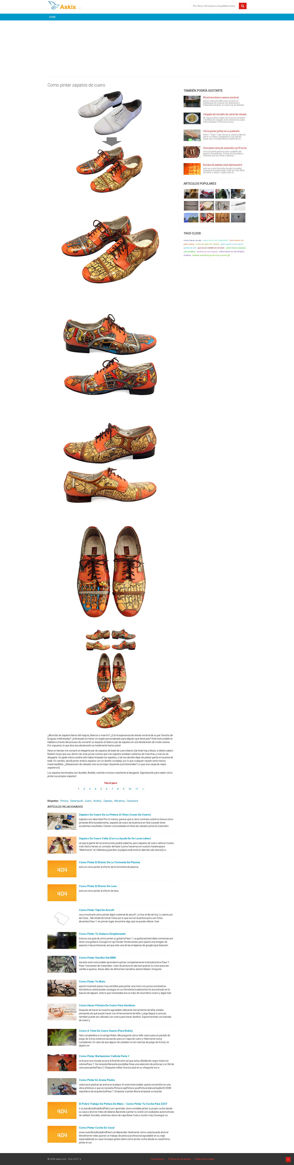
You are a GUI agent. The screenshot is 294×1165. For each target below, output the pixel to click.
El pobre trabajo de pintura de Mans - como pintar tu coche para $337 (123, 1103)
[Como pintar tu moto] (61, 989)
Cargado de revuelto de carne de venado (225, 114)
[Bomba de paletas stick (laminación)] (192, 169)
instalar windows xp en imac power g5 (211, 255)
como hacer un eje (192, 240)
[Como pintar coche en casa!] (61, 1135)
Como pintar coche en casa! (97, 1127)
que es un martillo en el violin (211, 248)
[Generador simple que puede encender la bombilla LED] (238, 218)
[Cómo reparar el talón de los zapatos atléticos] (222, 194)
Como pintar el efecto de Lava (98, 886)
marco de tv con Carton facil (215, 240)
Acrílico (97, 800)
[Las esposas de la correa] (191, 206)
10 (129, 789)
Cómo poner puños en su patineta (221, 131)
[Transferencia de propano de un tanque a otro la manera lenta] (238, 194)
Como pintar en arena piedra (97, 1080)
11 (136, 789)
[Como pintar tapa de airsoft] (61, 917)
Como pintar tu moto (92, 981)
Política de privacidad (179, 1159)
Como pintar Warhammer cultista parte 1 (104, 1056)
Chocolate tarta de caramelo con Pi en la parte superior (232, 148)
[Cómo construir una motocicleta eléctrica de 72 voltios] (206, 194)
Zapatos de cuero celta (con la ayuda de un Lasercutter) (115, 838)
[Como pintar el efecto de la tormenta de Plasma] (61, 869)
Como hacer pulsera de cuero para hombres (107, 1005)
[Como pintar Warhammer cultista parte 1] (61, 1063)
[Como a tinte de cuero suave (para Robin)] (61, 1038)
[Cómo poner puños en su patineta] (192, 135)
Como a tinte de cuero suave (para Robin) (106, 1030)
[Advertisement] (147, 46)
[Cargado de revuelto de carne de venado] (192, 118)
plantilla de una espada (207, 252)
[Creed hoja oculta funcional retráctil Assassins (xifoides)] (238, 206)
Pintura (64, 800)
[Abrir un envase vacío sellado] (206, 206)
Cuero (88, 800)
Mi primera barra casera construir (221, 97)
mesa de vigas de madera (207, 244)
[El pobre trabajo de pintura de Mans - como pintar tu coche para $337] (61, 1111)
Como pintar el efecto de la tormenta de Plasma (109, 862)
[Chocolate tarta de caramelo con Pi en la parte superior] (192, 152)
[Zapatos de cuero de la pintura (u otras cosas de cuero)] (61, 822)
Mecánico (119, 800)
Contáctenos (157, 1159)
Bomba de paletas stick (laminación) (222, 165)
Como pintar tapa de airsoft (96, 910)
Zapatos (107, 800)
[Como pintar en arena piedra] (61, 1087)
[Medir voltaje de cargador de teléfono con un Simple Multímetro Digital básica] (206, 218)
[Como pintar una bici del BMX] (61, 965)
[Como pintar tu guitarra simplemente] (61, 941)
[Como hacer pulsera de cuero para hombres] (61, 1012)
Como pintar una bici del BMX (97, 957)
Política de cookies (205, 1159)
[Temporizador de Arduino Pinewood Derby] (191, 194)
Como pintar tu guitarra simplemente (102, 933)
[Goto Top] (288, 1159)
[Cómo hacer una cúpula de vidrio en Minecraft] (191, 218)
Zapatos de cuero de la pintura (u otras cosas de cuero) (115, 814)
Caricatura (132, 800)
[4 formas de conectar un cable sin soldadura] (222, 218)
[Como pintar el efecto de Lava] (61, 893)
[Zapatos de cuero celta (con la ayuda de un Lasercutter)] (61, 845)
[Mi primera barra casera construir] (192, 101)
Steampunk (76, 800)
